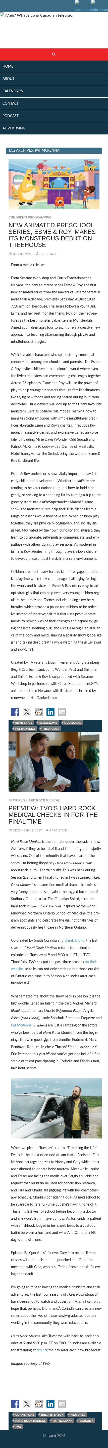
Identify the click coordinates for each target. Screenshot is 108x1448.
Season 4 (86, 1420)
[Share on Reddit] (39, 712)
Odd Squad (72, 722)
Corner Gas (24, 1414)
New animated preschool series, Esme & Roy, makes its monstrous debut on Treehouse (52, 235)
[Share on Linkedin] (50, 712)
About (8, 79)
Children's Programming (30, 217)
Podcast (11, 116)
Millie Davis (48, 722)
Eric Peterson (52, 1414)
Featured (17, 800)
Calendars (13, 91)
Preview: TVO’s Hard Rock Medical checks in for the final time (53, 815)
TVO (18, 1426)
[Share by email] (62, 712)
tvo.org (42, 1350)
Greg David (48, 254)
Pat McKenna (25, 728)
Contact (11, 103)
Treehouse (50, 728)
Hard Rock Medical (43, 800)
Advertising (14, 128)
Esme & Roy (23, 722)
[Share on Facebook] (15, 712)
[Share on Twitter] (27, 712)
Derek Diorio (74, 940)
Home (8, 66)
